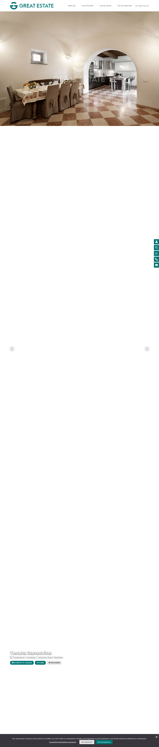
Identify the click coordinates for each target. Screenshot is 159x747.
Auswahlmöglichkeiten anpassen (62, 742)
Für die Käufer (105, 6)
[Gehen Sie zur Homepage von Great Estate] (36, 5)
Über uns (72, 6)
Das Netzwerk (87, 6)
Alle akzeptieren (104, 742)
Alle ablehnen (86, 742)
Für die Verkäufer (125, 6)
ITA (136, 6)
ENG (140, 6)
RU (147, 6)
